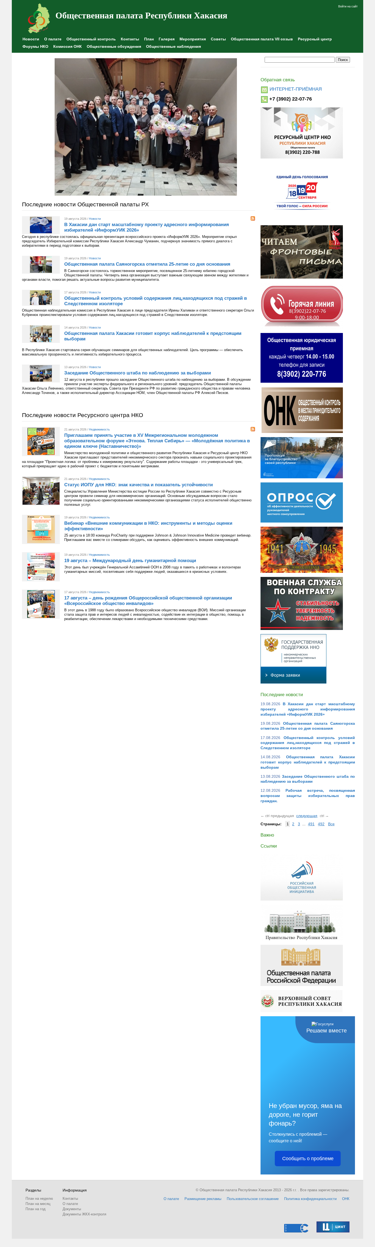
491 (311, 824)
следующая (306, 815)
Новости (31, 39)
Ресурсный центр (315, 39)
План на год (36, 1209)
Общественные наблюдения (173, 46)
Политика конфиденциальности (310, 1199)
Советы (218, 39)
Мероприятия (193, 39)
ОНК (345, 1199)
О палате (52, 39)
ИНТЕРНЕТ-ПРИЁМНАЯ (296, 89)
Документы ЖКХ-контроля (84, 1214)
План (149, 39)
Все (331, 824)
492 (321, 824)
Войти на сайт (348, 6)
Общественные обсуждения (114, 46)
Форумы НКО (35, 46)
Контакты (130, 39)
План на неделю (39, 1198)
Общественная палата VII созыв (262, 39)
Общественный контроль (91, 39)
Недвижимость (99, 429)
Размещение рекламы (202, 1199)
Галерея (167, 39)
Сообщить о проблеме (308, 1158)
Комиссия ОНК (67, 46)
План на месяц (38, 1204)
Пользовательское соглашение (253, 1199)
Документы (72, 1209)
